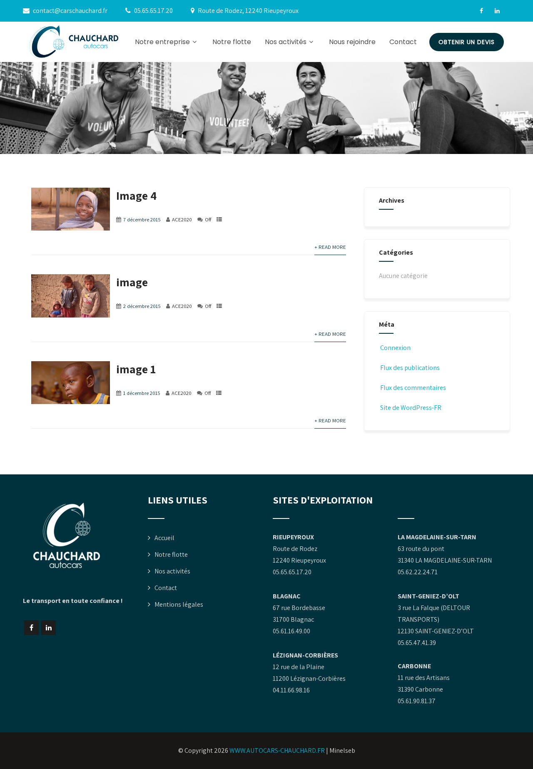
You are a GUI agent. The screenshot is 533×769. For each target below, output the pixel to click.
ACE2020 (182, 219)
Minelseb (342, 750)
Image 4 (136, 195)
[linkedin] (497, 11)
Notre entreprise (162, 42)
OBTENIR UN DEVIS (466, 42)
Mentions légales (178, 604)
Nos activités (285, 42)
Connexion (395, 347)
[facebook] (481, 11)
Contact (403, 42)
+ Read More (330, 247)
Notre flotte (231, 42)
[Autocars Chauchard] (73, 41)
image (132, 282)
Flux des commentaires (413, 387)
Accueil (164, 537)
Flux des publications (410, 367)
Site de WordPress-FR (410, 407)
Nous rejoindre (352, 42)
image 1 (136, 369)
